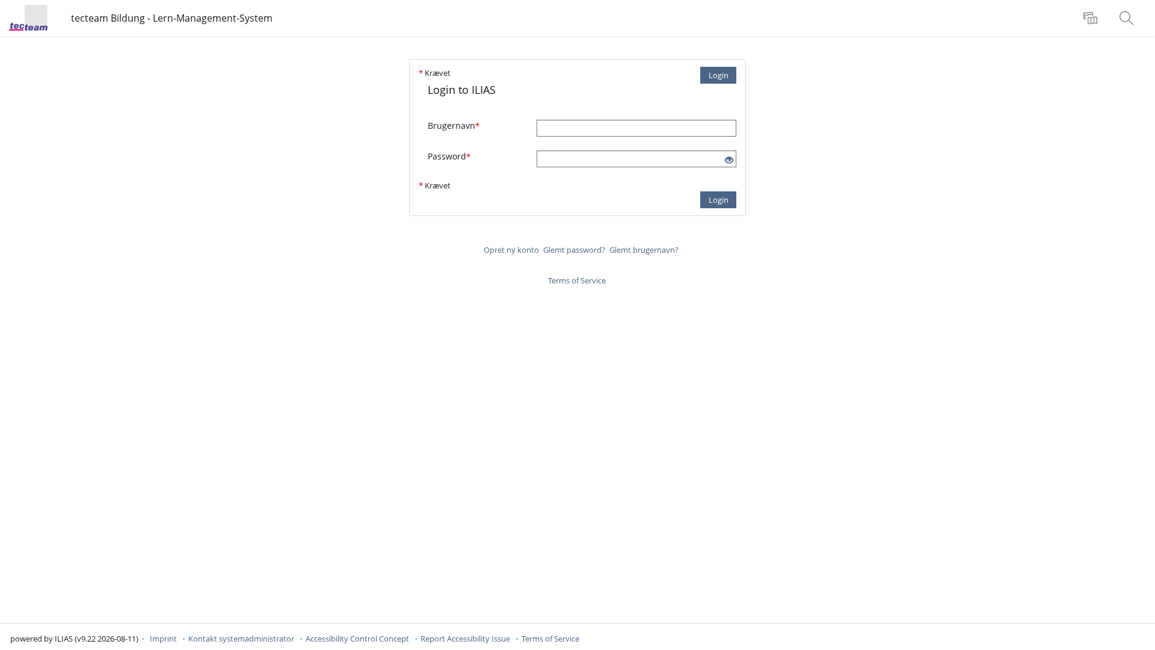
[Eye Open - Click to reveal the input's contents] (729, 160)
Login (718, 75)
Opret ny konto (511, 249)
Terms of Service (577, 280)
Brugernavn (453, 125)
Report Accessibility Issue (465, 638)
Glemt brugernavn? (644, 249)
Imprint (163, 638)
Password (449, 156)
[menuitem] (1092, 18)
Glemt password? (574, 249)
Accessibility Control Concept (357, 638)
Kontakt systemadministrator (241, 638)
